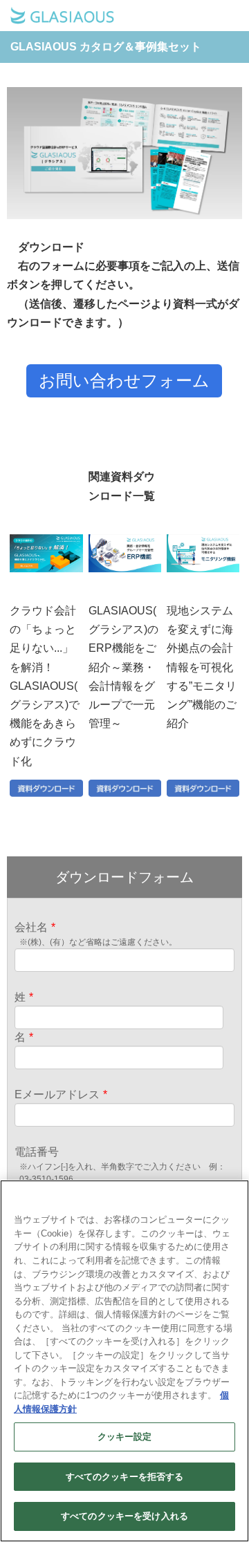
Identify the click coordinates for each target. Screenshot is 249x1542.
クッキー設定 (125, 1436)
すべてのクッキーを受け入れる (124, 1516)
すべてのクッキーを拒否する (125, 1477)
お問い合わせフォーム (124, 380)
